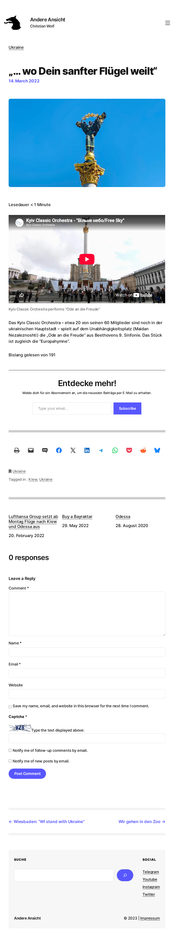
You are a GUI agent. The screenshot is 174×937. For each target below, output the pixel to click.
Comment (19, 588)
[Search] (125, 875)
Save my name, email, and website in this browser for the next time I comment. (81, 706)
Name (15, 643)
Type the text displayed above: (58, 730)
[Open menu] (167, 23)
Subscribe (127, 408)
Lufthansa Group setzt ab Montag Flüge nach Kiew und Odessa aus (33, 521)
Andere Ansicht (47, 19)
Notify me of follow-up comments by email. (50, 750)
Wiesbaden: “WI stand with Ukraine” (49, 821)
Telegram (151, 872)
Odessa (123, 516)
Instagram (151, 887)
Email (15, 664)
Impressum (150, 918)
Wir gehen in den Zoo (139, 821)
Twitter (149, 894)
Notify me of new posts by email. (41, 761)
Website (16, 685)
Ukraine (16, 47)
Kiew (33, 479)
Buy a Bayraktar (77, 516)
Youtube (150, 879)
